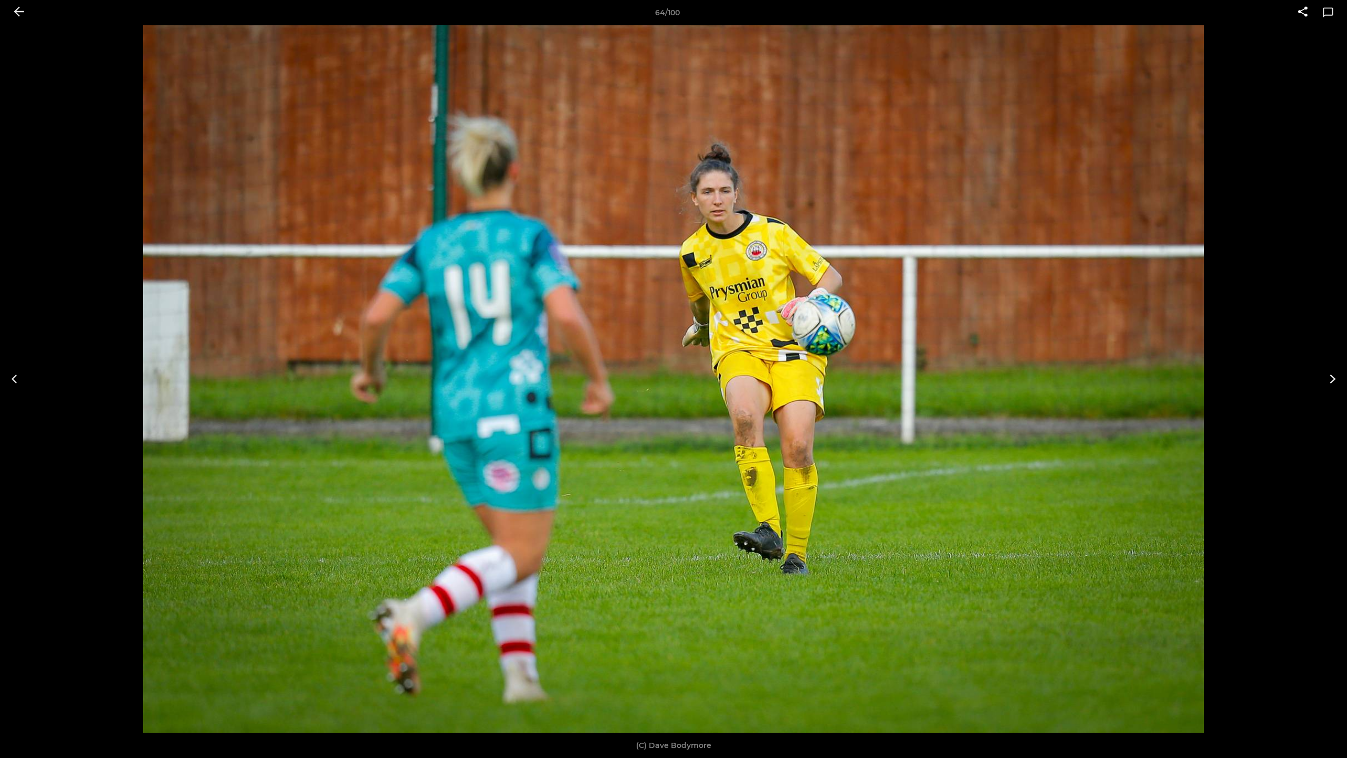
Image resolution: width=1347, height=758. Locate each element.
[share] (1302, 12)
